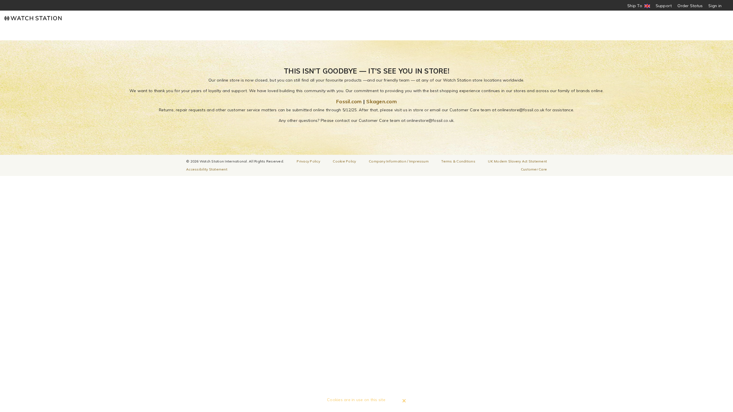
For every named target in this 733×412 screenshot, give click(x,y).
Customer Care (534, 169)
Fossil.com (349, 101)
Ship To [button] (636, 6)
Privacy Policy (308, 161)
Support (664, 5)
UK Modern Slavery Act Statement (517, 161)
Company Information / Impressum (399, 161)
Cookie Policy (344, 161)
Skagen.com (381, 101)
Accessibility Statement (206, 169)
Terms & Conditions (458, 161)
